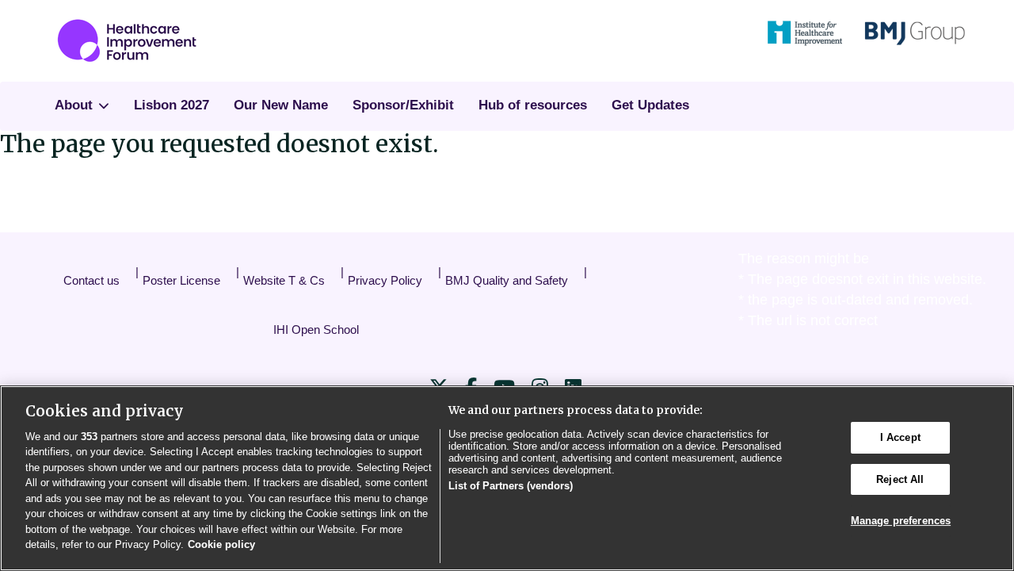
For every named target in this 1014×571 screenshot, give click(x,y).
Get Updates (650, 105)
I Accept (900, 437)
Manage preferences (901, 521)
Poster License (181, 280)
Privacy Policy (385, 280)
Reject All (900, 479)
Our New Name (281, 105)
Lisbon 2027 (171, 105)
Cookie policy (221, 544)
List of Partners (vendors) (510, 486)
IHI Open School (316, 329)
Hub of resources (532, 105)
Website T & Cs (284, 280)
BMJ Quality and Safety (506, 280)
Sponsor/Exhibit (403, 105)
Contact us (91, 280)
